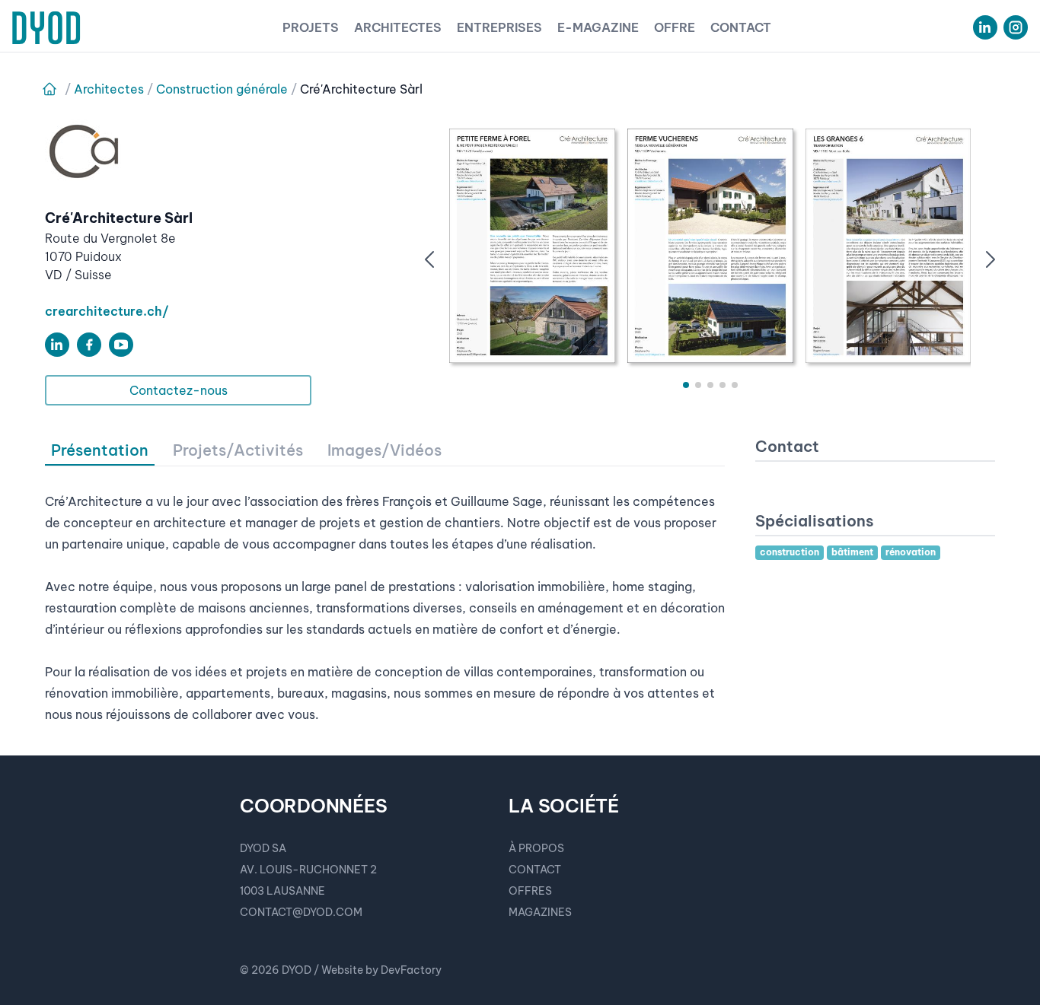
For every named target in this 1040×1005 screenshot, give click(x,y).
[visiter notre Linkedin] (985, 27)
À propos (536, 848)
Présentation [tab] (99, 450)
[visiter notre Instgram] (1015, 27)
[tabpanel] (385, 595)
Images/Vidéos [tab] (384, 450)
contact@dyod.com (301, 912)
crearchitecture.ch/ (106, 311)
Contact (740, 27)
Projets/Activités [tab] (238, 450)
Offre (674, 27)
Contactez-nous (178, 390)
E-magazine (598, 27)
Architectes (398, 27)
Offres (530, 891)
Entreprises (499, 27)
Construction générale (222, 89)
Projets (310, 27)
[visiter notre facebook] (89, 344)
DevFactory (411, 970)
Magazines (540, 912)
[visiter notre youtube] (121, 344)
